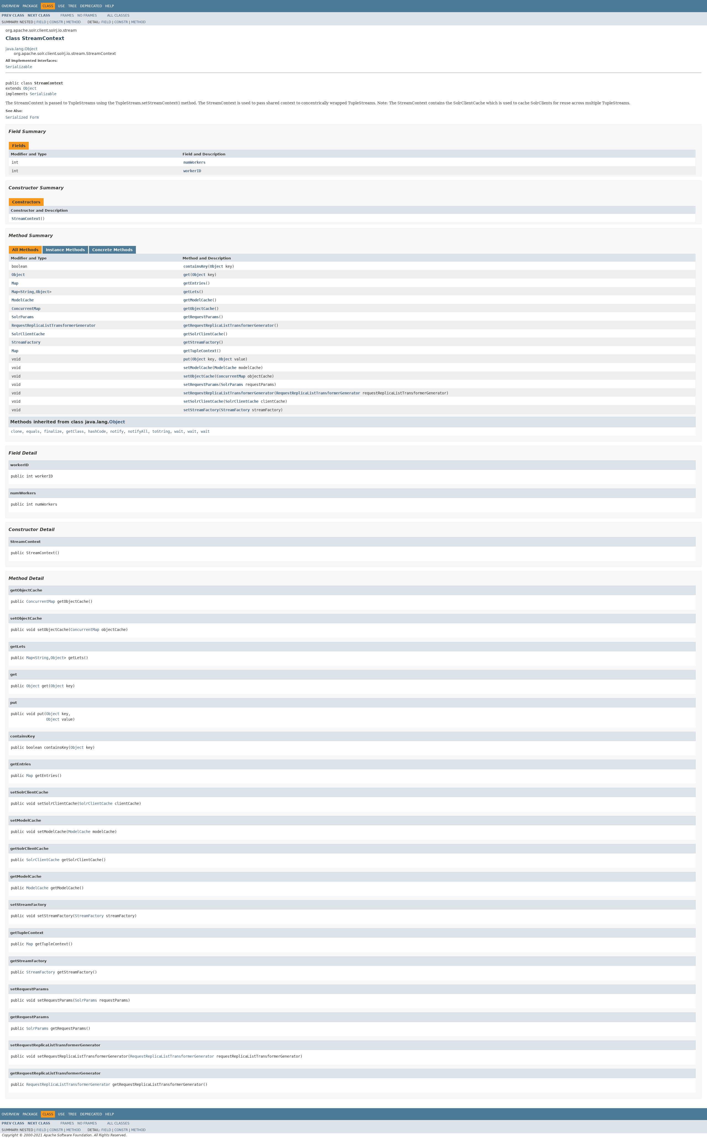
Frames (67, 15)
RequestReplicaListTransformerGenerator (54, 325)
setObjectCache (198, 376)
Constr (56, 22)
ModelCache (23, 300)
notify (116, 431)
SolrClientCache (28, 334)
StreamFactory (26, 342)
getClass (75, 431)
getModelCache (197, 300)
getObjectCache (198, 308)
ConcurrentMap (26, 308)
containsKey (195, 266)
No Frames (87, 15)
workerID (192, 171)
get (186, 274)
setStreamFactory (201, 410)
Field (41, 22)
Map (15, 283)
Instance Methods (65, 250)
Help (109, 6)
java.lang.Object (21, 49)
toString (161, 431)
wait (178, 431)
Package (30, 6)
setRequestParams (201, 384)
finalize (53, 431)
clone (16, 431)
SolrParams (23, 317)
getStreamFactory (201, 342)
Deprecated (91, 6)
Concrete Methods (112, 250)
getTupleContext (200, 351)
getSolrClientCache (203, 334)
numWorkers (194, 162)
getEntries (194, 283)
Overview (10, 6)
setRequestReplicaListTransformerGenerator (228, 393)
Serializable (19, 67)
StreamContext (26, 218)
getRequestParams (201, 317)
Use (61, 6)
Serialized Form (22, 117)
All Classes (118, 15)
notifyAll (138, 431)
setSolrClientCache (203, 401)
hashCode (97, 431)
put (186, 359)
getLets (191, 292)
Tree (72, 6)
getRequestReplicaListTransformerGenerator (228, 325)
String (27, 292)
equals (32, 431)
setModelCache (197, 367)
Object (29, 88)
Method (73, 22)
